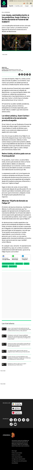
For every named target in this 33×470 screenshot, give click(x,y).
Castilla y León (19, 6)
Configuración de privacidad (18, 458)
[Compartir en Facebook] (22, 75)
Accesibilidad (15, 463)
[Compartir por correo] (30, 75)
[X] (19, 75)
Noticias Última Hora (8, 263)
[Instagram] (27, 421)
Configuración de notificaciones (19, 460)
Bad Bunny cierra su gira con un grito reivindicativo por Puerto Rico (17, 364)
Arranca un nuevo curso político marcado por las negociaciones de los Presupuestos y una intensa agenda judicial (19, 345)
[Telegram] (23, 421)
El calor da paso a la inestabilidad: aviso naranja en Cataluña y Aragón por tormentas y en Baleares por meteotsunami (19, 358)
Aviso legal (14, 450)
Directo (27, 263)
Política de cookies (16, 454)
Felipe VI (5, 266)
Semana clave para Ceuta (19, 0)
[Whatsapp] (19, 421)
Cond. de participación (17, 456)
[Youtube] (15, 425)
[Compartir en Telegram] (27, 75)
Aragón (27, 6)
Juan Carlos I (12, 266)
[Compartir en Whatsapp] (24, 75)
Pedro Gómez (5, 68)
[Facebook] (15, 421)
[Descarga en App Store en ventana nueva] (16, 409)
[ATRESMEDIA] (16, 435)
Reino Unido (19, 263)
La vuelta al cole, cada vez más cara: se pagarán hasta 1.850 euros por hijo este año (19, 351)
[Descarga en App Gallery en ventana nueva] (17, 414)
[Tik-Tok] (11, 425)
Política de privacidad (17, 452)
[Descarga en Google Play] (17, 405)
